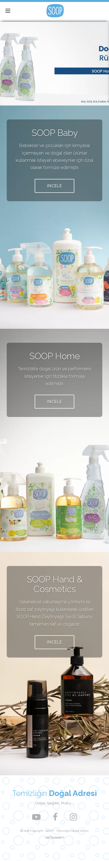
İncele (54, 186)
